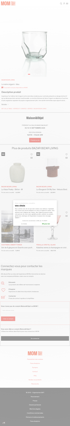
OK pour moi (46, 224)
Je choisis (24, 224)
